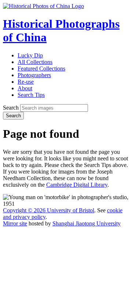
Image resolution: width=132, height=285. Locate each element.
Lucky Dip (30, 55)
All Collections (35, 62)
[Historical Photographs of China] (43, 6)
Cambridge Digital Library (76, 185)
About (25, 88)
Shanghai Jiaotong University (86, 223)
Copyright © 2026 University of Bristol (48, 210)
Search (11, 107)
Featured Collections (41, 68)
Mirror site (15, 223)
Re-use (26, 82)
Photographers (34, 75)
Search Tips (31, 95)
